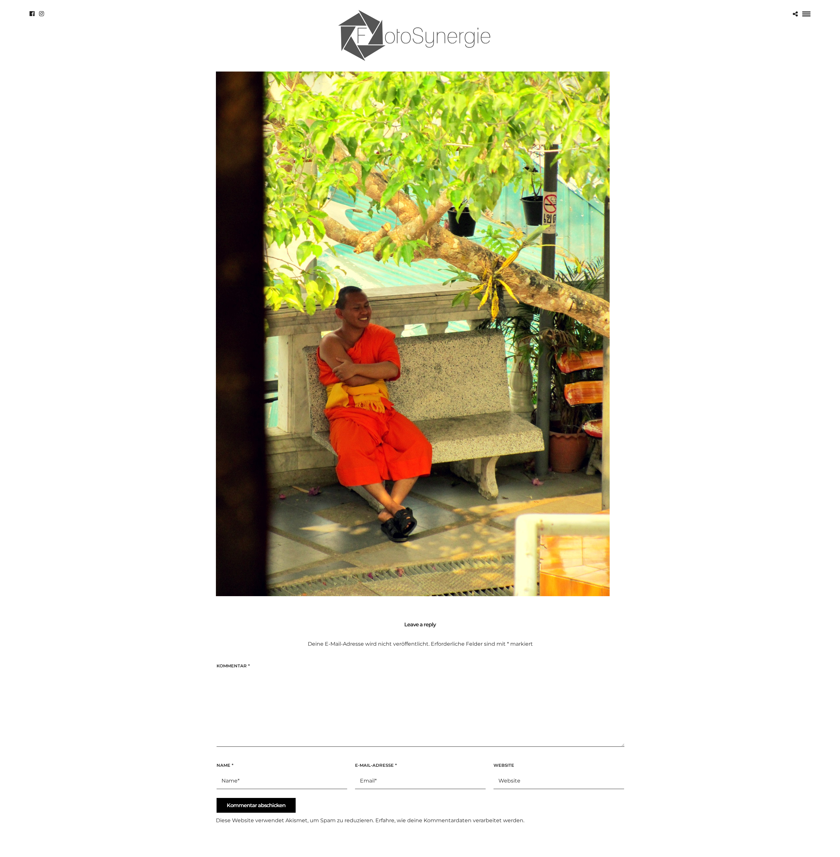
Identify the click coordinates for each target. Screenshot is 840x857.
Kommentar (233, 665)
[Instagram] (41, 14)
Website (504, 765)
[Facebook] (32, 14)
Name (225, 765)
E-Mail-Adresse (376, 765)
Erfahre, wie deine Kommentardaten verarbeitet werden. (449, 820)
